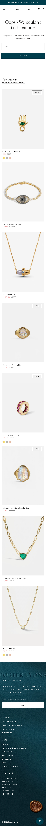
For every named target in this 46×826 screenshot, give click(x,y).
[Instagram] (8, 794)
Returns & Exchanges (14, 748)
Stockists (7, 752)
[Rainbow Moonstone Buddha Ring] (23, 475)
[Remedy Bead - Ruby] (23, 403)
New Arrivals (9, 722)
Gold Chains (8, 729)
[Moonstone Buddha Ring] (23, 332)
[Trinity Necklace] (23, 616)
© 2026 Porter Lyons (10, 822)
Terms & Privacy (11, 766)
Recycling (7, 755)
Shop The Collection (13, 83)
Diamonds (7, 733)
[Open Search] (39, 9)
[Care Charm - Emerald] (23, 119)
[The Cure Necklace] (23, 262)
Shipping (6, 744)
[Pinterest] (12, 794)
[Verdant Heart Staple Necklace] (23, 545)
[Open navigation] (7, 9)
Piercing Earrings (12, 725)
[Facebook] (3, 794)
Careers (6, 759)
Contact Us (8, 791)
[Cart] (43, 9)
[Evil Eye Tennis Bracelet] (23, 191)
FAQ (4, 763)
